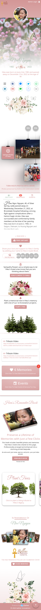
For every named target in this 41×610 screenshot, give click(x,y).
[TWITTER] (28, 84)
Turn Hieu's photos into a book (20, 186)
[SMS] (20, 89)
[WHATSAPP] (36, 84)
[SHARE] (28, 89)
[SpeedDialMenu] (36, 605)
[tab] (9, 196)
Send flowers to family (20, 275)
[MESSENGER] (20, 84)
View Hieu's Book (20, 458)
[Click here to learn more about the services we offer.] (20, 553)
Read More (20, 236)
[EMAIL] (12, 89)
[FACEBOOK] (12, 84)
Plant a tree (20, 307)
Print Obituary (22, 240)
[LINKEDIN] (5, 89)
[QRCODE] (5, 84)
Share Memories (21, 564)
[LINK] (36, 89)
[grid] (20, 158)
